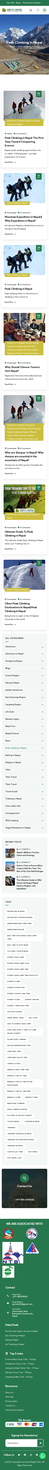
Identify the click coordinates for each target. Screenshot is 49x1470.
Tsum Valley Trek (15, 1152)
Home (12, 46)
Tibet (7, 769)
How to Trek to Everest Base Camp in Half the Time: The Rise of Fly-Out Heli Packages (30, 868)
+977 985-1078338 (24, 1199)
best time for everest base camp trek (22, 937)
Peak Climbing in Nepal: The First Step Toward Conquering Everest (24, 141)
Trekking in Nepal (31, 353)
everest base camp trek (18, 969)
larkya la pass (13, 1063)
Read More (9, 162)
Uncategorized (12, 813)
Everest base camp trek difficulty (23, 975)
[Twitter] (19, 1455)
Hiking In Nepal (32, 343)
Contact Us (24, 1186)
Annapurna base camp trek (19, 923)
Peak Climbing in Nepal (17, 203)
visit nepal (33, 1152)
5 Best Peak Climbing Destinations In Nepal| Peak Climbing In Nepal (21, 607)
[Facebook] (25, 1455)
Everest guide (13, 999)
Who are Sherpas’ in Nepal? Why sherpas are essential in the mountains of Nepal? (24, 456)
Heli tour (33, 1018)
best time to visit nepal (18, 945)
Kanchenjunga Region (15, 697)
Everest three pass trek (18, 1006)
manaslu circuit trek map (19, 1091)
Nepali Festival (23, 346)
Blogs (7, 668)
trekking (11, 1127)
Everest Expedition (16, 987)
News (7, 740)
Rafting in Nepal (30, 350)
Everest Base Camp (15, 957)
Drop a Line (16, 1294)
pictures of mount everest (19, 1115)
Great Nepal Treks (15, 1018)
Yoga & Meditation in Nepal (18, 827)
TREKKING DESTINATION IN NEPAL (20, 1139)
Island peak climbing (16, 1039)
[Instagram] (31, 1455)
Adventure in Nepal (15, 121)
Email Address (17, 1302)
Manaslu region (12, 719)
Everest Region (21, 428)
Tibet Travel (11, 777)
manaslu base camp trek (18, 1070)
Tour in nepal (13, 1121)
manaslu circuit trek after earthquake (19, 1083)
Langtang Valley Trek (17, 1057)
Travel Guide (11, 791)
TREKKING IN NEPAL (15, 1146)
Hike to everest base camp (19, 1024)
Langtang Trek (14, 1051)
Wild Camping (11, 820)
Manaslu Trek (31, 1097)
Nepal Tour (12, 346)
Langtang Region (21, 432)
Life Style (9, 712)
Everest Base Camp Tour (18, 963)
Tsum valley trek (31, 439)
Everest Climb (13, 981)
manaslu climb (13, 1097)
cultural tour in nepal (18, 951)
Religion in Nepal (14, 353)
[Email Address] (7, 1303)
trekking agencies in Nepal (19, 1134)
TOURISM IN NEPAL (32, 1121)
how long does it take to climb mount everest (21, 1031)
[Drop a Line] (7, 1295)
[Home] (12, 10)
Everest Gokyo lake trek (18, 993)
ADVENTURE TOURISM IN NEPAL (20, 917)
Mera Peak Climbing (16, 1103)
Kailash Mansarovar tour (19, 1045)
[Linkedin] (37, 1455)
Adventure (30, 121)
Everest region (32, 999)
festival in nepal (14, 1012)
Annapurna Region (14, 661)
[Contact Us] (24, 1178)
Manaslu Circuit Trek (17, 1076)
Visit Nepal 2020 (14, 1158)
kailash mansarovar (14, 690)
